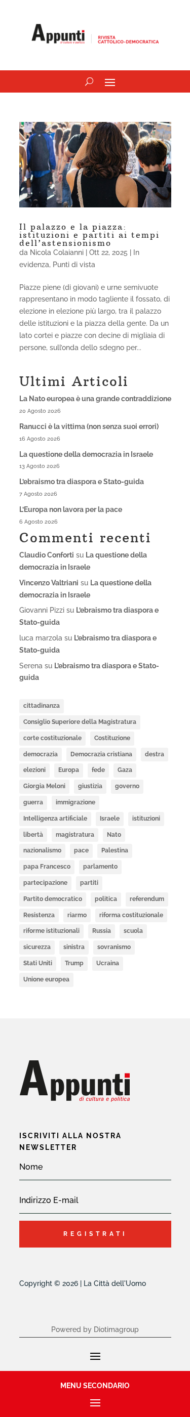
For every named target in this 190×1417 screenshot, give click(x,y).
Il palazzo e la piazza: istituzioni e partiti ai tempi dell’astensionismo (89, 235)
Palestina (114, 850)
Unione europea (46, 979)
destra (154, 754)
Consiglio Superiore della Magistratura (79, 721)
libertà (33, 834)
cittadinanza (41, 705)
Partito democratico (52, 899)
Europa (68, 770)
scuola (133, 930)
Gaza (125, 770)
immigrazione (75, 802)
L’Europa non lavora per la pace (70, 509)
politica (106, 899)
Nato (114, 834)
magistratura (75, 834)
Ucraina (107, 963)
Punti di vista (74, 265)
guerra (33, 802)
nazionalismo (42, 850)
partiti (89, 882)
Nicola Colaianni (57, 252)
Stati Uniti (37, 963)
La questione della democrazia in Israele (86, 454)
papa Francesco (46, 866)
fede (98, 770)
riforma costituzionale (131, 915)
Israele (110, 818)
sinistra (74, 947)
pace (81, 850)
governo (127, 786)
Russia (101, 930)
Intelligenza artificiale (55, 818)
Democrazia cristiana (101, 754)
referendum (147, 899)
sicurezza (37, 947)
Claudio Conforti (46, 555)
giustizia (90, 786)
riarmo (77, 915)
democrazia (40, 754)
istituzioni (146, 818)
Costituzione (112, 738)
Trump (74, 963)
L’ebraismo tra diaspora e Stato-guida (81, 482)
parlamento (100, 866)
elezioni (34, 770)
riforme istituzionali (51, 930)
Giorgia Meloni (44, 786)
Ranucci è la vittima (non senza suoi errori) (89, 426)
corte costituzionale (52, 738)
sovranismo (114, 947)
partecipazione (45, 882)
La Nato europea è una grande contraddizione (95, 399)
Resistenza (39, 915)
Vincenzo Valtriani (49, 583)
